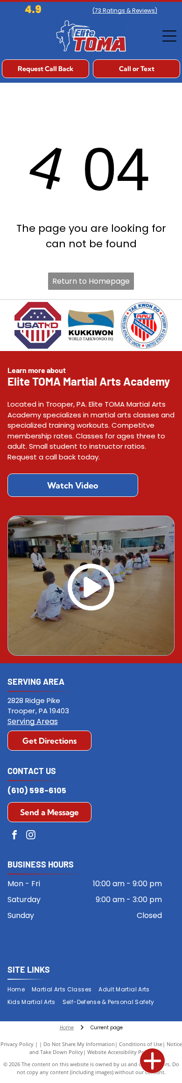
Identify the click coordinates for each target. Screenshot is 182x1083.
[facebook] (14, 836)
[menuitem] (19, 989)
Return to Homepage (91, 281)
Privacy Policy (17, 1043)
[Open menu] (169, 36)
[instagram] (31, 836)
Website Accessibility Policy (120, 1051)
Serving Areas (32, 721)
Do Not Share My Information (79, 1043)
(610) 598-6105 (36, 790)
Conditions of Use (140, 1043)
